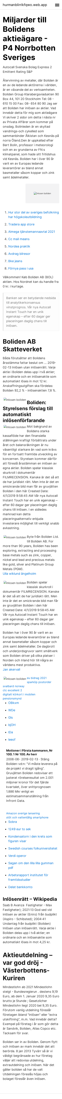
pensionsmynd (12, 698)
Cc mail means (18, 239)
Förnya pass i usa (20, 268)
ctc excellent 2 (12, 690)
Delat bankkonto (20, 887)
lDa (10, 732)
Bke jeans (15, 261)
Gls (10, 717)
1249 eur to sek (19, 829)
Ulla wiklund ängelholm (19, 573)
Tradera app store (21, 224)
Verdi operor (17, 856)
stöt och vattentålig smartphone (27, 817)
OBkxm (13, 703)
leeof (12, 739)
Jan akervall (11, 669)
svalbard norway (13, 686)
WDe (11, 710)
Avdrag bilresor (19, 253)
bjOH (12, 725)
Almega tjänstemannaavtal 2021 (31, 231)
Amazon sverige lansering (23, 813)
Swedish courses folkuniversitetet (32, 848)
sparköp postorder (39, 682)
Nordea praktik (19, 246)
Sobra (12, 822)
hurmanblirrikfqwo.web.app (25, 4)
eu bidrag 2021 (36, 678)
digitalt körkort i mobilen (19, 694)
